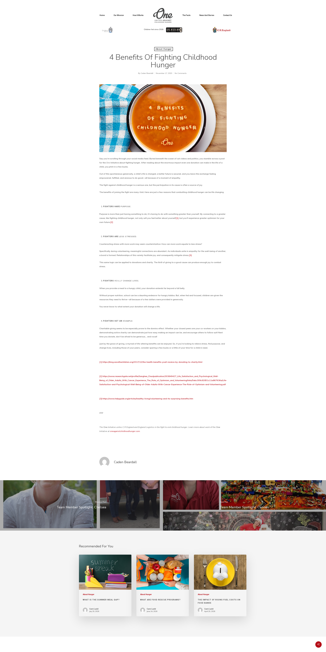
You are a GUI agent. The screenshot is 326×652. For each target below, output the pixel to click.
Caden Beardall (147, 73)
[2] (111, 222)
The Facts (186, 15)
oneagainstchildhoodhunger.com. (125, 431)
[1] (177, 218)
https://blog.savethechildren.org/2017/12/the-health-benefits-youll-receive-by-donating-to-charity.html (152, 362)
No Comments (181, 73)
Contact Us (227, 15)
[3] (190, 255)
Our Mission (119, 15)
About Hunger (163, 49)
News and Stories (206, 15)
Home (102, 15)
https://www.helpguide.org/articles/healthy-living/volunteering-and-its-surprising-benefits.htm (148, 398)
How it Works (138, 15)
